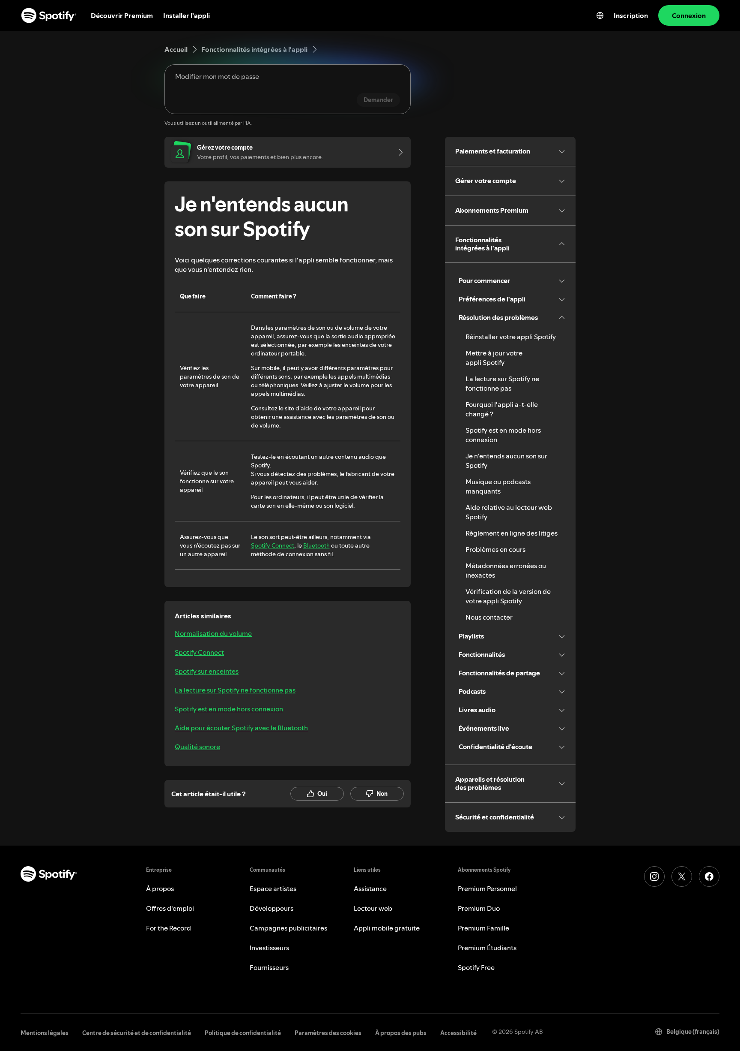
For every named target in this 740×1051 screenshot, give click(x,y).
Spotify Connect (272, 545)
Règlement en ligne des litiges (511, 533)
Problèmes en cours (495, 549)
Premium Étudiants (487, 947)
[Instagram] (654, 876)
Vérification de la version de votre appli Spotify (508, 596)
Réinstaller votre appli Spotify (510, 336)
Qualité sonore (197, 746)
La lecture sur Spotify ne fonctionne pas (235, 690)
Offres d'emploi (170, 908)
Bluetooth (316, 545)
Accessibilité (458, 1033)
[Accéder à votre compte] (398, 152)
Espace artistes (273, 888)
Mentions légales (45, 1033)
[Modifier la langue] (600, 15)
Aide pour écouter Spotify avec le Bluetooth (241, 727)
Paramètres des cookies (328, 1033)
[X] (681, 876)
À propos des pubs (401, 1033)
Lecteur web (373, 908)
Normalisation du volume (213, 633)
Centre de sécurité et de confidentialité (136, 1033)
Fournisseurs (269, 967)
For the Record (168, 928)
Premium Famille (483, 928)
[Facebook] (709, 876)
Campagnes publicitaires (288, 928)
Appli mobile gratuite (387, 928)
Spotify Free (476, 967)
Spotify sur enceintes (207, 671)
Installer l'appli (186, 15)
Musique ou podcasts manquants (498, 486)
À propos (160, 888)
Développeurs (271, 908)
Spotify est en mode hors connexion (229, 709)
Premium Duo (479, 908)
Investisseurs (269, 947)
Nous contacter (489, 617)
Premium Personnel (487, 888)
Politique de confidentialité (243, 1033)
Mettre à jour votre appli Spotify (493, 357)
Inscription (631, 15)
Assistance (370, 888)
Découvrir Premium (122, 15)
